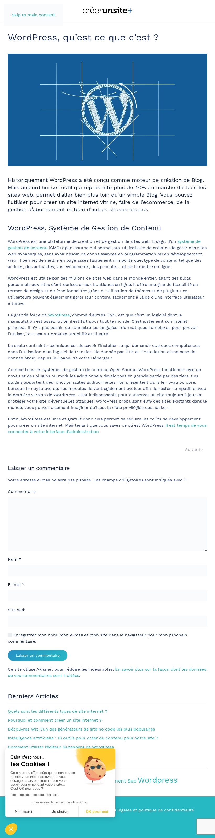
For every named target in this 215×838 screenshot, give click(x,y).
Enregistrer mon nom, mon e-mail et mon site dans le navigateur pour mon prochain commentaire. (97, 638)
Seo (131, 781)
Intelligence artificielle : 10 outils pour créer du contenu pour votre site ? (83, 738)
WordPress (59, 314)
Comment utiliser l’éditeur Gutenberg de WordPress (61, 746)
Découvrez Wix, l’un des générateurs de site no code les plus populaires (81, 729)
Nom (14, 559)
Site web (16, 609)
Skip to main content (33, 14)
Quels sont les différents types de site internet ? (57, 711)
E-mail (16, 584)
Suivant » (194, 449)
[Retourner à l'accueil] (107, 10)
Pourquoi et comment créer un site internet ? (55, 720)
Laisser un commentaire (38, 655)
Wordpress (157, 779)
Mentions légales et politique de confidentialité (145, 810)
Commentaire (22, 491)
